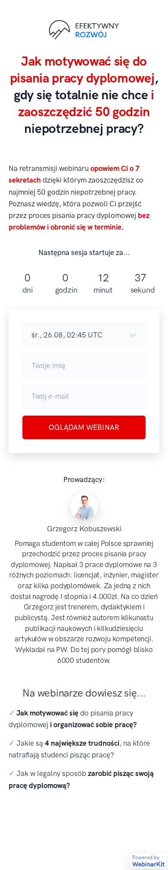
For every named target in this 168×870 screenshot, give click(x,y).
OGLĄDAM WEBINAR (84, 427)
